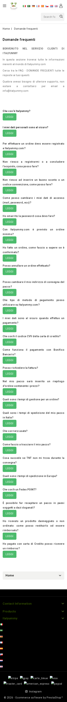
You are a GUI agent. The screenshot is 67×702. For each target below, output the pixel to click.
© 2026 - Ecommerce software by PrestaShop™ (33, 697)
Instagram (35, 691)
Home (10, 575)
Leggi (9, 116)
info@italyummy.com (15, 90)
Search (61, 16)
